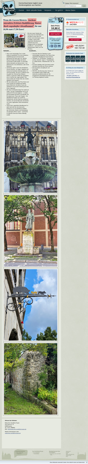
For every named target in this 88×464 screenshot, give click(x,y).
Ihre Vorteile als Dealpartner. (20, 453)
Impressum (68, 451)
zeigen (80, 70)
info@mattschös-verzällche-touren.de (17, 429)
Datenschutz (68, 455)
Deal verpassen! (72, 3)
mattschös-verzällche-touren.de (13, 433)
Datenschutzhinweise (77, 34)
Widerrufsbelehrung (70, 454)
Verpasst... (48, 10)
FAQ (67, 456)
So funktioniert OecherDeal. (37, 453)
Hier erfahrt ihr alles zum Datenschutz (76, 462)
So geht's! (59, 10)
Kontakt (67, 452)
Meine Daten (70, 10)
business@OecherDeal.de (73, 77)
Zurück (21, 10)
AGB (67, 453)
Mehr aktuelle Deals (34, 10)
